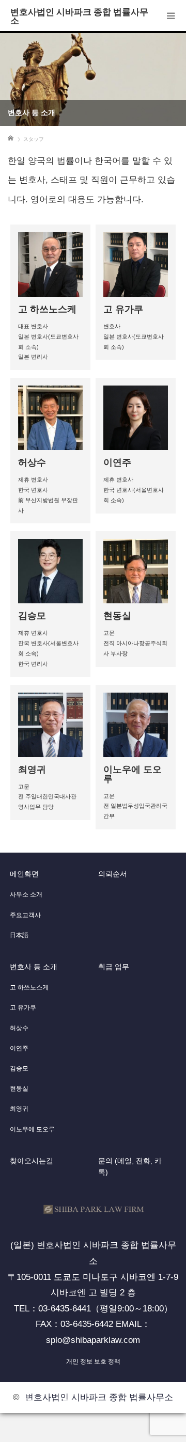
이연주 (19, 1048)
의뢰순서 (112, 874)
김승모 (19, 1068)
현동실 (19, 1088)
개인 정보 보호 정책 (93, 1361)
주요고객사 (25, 915)
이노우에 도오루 (32, 1129)
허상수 (19, 1028)
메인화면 (24, 874)
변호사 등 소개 (33, 967)
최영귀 (19, 1108)
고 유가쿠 (23, 1007)
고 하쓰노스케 (29, 987)
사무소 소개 (26, 894)
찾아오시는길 (31, 1161)
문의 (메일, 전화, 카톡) (130, 1166)
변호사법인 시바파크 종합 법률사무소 (79, 15)
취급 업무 (113, 967)
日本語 (19, 935)
